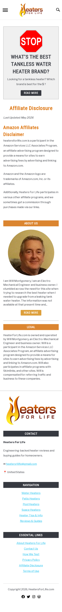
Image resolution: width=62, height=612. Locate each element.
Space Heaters (31, 509)
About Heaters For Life (31, 543)
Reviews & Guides (31, 521)
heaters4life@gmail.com (21, 464)
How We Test (31, 554)
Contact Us (31, 548)
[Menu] (5, 10)
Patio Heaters (31, 498)
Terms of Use (31, 571)
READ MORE (31, 92)
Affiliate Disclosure (31, 565)
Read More (31, 312)
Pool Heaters (31, 504)
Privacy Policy (31, 559)
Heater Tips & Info (31, 515)
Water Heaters (31, 493)
